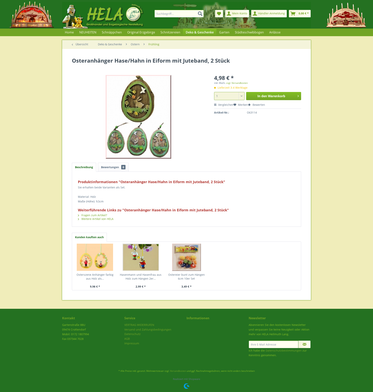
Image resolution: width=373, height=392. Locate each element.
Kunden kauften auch (89, 237)
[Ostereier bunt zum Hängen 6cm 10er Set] (186, 257)
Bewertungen (112, 167)
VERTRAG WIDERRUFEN (139, 325)
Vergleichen (225, 105)
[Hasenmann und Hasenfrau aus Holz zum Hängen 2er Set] (141, 257)
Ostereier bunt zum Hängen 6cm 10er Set (186, 276)
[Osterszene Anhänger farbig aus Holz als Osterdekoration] (95, 257)
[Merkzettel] (219, 14)
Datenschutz (132, 334)
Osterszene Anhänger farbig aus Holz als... (95, 276)
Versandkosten (178, 371)
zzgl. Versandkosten (237, 83)
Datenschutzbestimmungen (284, 350)
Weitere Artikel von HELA (97, 219)
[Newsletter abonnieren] (304, 344)
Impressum (131, 343)
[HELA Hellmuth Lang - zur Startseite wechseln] (110, 15)
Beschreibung (84, 167)
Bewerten (258, 105)
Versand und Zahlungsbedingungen (147, 329)
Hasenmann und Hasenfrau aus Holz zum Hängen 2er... (140, 276)
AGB (127, 338)
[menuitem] (177, 14)
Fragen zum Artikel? (94, 215)
